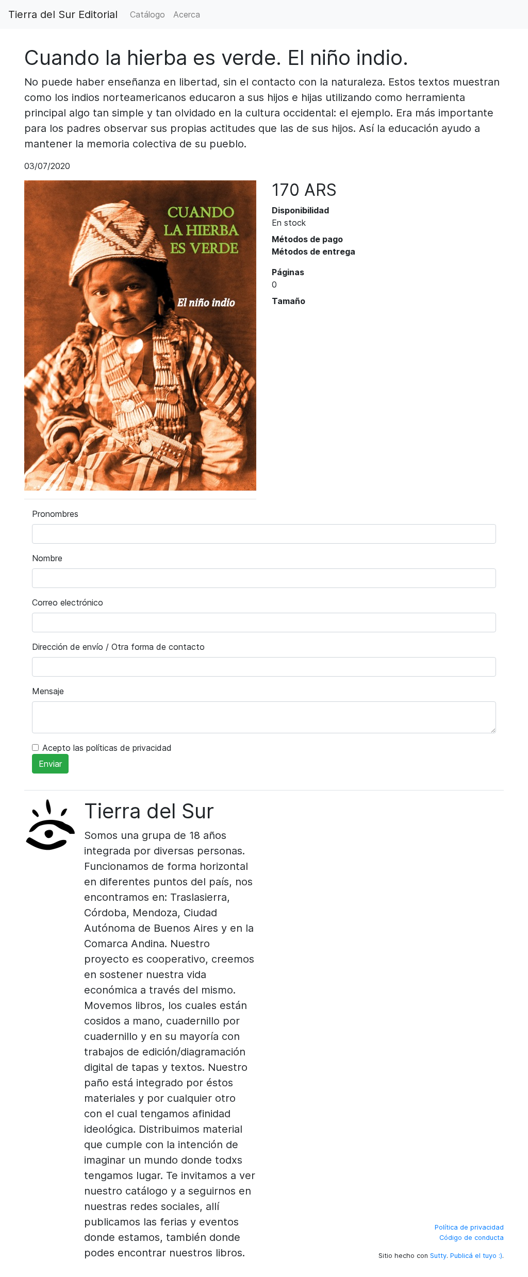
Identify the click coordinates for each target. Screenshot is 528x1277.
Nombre (47, 558)
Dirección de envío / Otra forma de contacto (118, 647)
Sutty (438, 1255)
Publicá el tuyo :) (476, 1255)
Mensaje (48, 691)
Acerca (186, 14)
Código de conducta (471, 1237)
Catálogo (147, 14)
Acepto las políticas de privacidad (107, 748)
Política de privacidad (469, 1227)
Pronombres (55, 514)
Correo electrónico (67, 602)
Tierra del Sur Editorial (63, 14)
